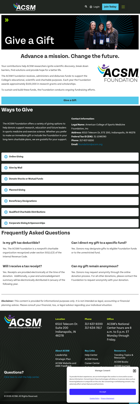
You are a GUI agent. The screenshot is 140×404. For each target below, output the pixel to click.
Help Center (91, 355)
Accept (102, 392)
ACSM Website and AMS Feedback (65, 364)
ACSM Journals (122, 366)
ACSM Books (121, 362)
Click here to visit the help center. (22, 377)
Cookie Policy (94, 398)
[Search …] (86, 6)
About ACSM (62, 350)
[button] (134, 370)
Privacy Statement (107, 398)
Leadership (61, 355)
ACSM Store (91, 359)
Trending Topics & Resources (123, 356)
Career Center (92, 363)
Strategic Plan (63, 359)
